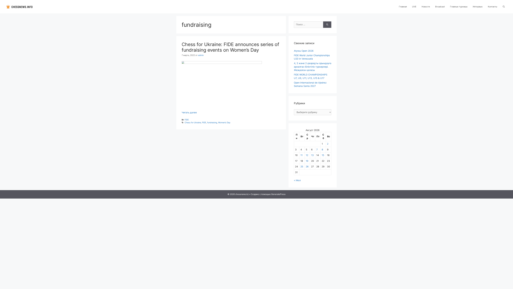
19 (307, 161)
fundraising (212, 122)
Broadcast (440, 6)
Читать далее (189, 112)
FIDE (187, 120)
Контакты (492, 6)
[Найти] (327, 24)
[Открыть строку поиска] (504, 7)
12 (307, 155)
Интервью (478, 6)
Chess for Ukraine (193, 122)
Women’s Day (224, 122)
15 (323, 155)
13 (312, 155)
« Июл (297, 180)
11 (301, 155)
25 (301, 166)
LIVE (414, 6)
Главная (403, 6)
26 (307, 166)
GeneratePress (278, 194)
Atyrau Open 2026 (304, 51)
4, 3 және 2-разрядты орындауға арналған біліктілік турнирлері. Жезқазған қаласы (312, 66)
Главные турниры (458, 6)
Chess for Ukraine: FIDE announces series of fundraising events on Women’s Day (230, 47)
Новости (426, 6)
